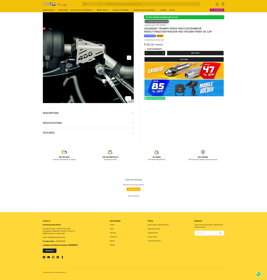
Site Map (113, 233)
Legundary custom (149, 25)
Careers (112, 245)
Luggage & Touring (120, 10)
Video (112, 229)
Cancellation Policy (154, 229)
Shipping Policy (153, 233)
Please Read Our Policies (154, 40)
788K (63, 2)
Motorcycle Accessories (81, 10)
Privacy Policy (152, 237)
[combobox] (141, 4)
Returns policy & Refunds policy (158, 225)
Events (172, 10)
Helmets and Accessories (144, 10)
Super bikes (63, 10)
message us (50, 250)
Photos (112, 225)
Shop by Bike (48, 10)
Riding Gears (102, 10)
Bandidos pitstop (51, 272)
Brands (112, 241)
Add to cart (195, 53)
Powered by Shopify (61, 272)
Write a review (133, 189)
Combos (163, 10)
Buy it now (184, 59)
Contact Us (113, 237)
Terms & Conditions (154, 241)
